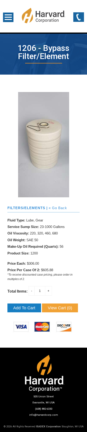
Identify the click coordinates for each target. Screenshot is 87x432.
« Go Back (58, 208)
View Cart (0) (60, 307)
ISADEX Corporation (48, 426)
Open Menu (8, 17)
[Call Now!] (78, 17)
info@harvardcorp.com (43, 414)
